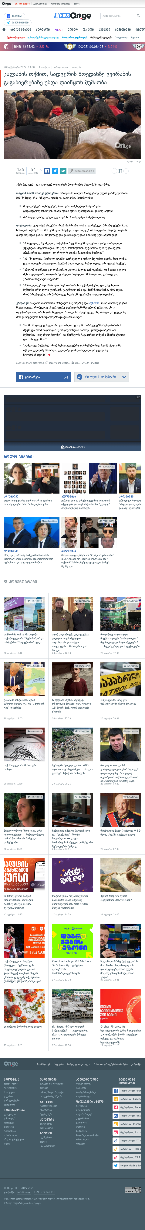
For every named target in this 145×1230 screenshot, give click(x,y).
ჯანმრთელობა (87, 1079)
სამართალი (10, 1135)
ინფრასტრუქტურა (14, 1139)
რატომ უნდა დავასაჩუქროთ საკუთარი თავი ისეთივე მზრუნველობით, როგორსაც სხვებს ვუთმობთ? (72, 887)
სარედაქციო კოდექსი (78, 1064)
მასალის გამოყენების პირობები (111, 1064)
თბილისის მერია (58, 363)
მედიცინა (81, 1087)
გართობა (81, 1122)
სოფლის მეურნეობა (51, 1096)
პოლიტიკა (121, 37)
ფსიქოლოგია (83, 1083)
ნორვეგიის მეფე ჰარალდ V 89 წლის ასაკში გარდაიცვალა (121, 821)
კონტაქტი (136, 1064)
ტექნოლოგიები (48, 1105)
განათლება (10, 1118)
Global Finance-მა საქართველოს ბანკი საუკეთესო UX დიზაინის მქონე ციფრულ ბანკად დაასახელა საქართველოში (121, 1018)
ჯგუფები (16, 16)
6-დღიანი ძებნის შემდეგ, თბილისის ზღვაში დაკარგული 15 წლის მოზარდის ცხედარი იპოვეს (72, 691)
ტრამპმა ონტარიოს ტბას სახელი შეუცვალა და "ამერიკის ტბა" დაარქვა (24, 691)
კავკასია (8, 1096)
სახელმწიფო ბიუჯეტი (51, 1092)
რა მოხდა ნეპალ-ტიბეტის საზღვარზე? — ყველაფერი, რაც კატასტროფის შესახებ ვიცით (72, 1018)
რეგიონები (10, 1131)
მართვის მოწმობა (60, 3)
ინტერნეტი (46, 1110)
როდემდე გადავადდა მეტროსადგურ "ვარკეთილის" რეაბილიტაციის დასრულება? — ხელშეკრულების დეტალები (121, 626)
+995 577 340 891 (44, 1192)
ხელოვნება (46, 1123)
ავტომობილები (84, 1114)
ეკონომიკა (48, 1079)
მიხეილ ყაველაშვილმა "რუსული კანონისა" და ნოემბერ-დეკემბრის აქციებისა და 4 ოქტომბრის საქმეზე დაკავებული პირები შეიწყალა (88, 542)
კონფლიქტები (11, 1100)
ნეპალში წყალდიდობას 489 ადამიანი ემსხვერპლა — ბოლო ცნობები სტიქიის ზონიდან (72, 756)
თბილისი (76, 67)
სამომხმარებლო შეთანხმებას (70, 1198)
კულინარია (82, 1118)
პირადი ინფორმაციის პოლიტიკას (22, 1203)
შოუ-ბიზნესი (46, 1128)
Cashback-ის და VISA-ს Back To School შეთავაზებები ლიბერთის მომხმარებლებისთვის (72, 952)
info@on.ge (24, 1192)
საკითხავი (123, 29)
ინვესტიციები (20, 22)
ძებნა (77, 3)
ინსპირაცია (82, 1139)
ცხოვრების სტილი (89, 1101)
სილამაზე (81, 1105)
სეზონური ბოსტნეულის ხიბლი (24, 1018)
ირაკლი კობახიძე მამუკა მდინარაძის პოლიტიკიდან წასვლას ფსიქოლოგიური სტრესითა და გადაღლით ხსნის (30, 540)
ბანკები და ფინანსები (51, 1083)
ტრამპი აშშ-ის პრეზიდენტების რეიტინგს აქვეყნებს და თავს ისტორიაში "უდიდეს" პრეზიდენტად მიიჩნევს (88, 486)
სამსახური (81, 1131)
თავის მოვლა (83, 1096)
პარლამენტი (11, 1083)
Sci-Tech (46, 1101)
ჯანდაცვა (9, 1122)
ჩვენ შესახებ (43, 1064)
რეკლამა (59, 1064)
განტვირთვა (40, 3)
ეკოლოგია (10, 1114)
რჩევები (80, 1143)
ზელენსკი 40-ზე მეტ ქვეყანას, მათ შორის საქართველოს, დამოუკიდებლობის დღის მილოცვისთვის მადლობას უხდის (121, 952)
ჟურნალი (43, 29)
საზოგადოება (61, 67)
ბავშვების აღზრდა (86, 1092)
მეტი (134, 37)
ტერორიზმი (10, 1087)
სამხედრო (9, 1104)
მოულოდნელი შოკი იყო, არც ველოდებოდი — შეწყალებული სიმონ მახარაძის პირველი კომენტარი (24, 821)
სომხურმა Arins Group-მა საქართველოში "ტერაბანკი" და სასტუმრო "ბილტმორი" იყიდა (24, 626)
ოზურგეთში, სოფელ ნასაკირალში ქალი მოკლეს (121, 691)
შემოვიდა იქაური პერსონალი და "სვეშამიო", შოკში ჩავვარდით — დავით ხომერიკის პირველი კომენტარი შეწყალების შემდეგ (72, 821)
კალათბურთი (47, 1145)
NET (59, 29)
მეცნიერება (46, 1114)
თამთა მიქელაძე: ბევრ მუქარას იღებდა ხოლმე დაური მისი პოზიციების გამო (30, 484)
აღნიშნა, (94, 303)
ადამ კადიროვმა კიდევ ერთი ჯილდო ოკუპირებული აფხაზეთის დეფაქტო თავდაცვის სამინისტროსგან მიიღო (72, 626)
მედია (7, 1143)
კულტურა (47, 1119)
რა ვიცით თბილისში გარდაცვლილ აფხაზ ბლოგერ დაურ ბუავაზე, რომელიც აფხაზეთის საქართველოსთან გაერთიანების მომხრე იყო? (121, 756)
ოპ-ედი (88, 29)
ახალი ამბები (22, 3)
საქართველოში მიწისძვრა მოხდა (24, 756)
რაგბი (43, 1141)
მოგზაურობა (83, 1110)
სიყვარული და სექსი (87, 1135)
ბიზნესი (44, 1087)
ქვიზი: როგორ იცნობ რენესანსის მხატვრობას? (121, 887)
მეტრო (95, 363)
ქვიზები (104, 29)
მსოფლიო (9, 1092)
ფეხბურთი (46, 1137)
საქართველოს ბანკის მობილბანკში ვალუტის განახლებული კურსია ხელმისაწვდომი (24, 887)
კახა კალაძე (81, 363)
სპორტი (46, 1133)
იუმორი (80, 1126)
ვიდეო (73, 29)
